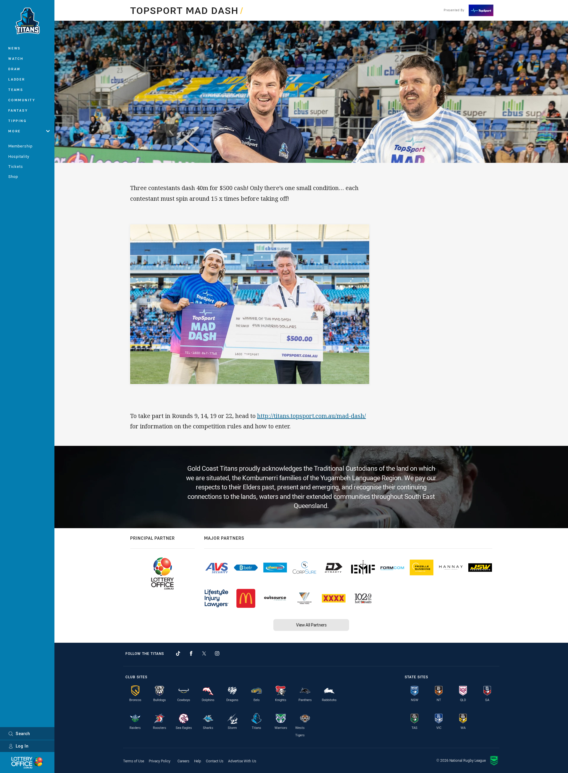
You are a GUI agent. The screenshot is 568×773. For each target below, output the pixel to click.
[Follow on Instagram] (217, 653)
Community (22, 100)
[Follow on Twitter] (204, 653)
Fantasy (18, 110)
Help (197, 760)
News (14, 48)
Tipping (17, 120)
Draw (14, 69)
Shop (13, 176)
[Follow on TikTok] (178, 653)
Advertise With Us (242, 760)
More (14, 131)
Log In (22, 746)
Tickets (15, 166)
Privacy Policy (159, 760)
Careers (183, 760)
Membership (20, 146)
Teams (15, 89)
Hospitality (18, 156)
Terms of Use (133, 760)
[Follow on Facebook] (191, 653)
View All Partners (311, 625)
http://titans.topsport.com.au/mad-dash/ (311, 416)
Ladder (16, 79)
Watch (16, 58)
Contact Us (214, 760)
